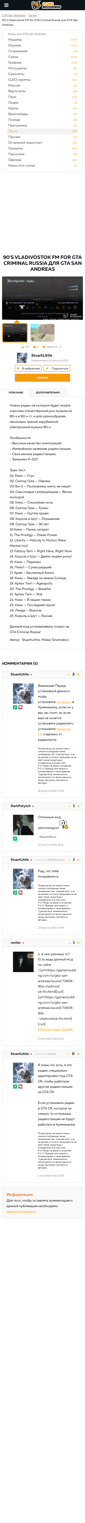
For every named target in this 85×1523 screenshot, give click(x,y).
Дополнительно (48, 393)
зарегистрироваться (21, 1211)
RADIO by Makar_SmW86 (55, 1029)
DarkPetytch (21, 806)
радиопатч (64, 702)
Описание (16, 393)
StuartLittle (41, 355)
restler (16, 942)
